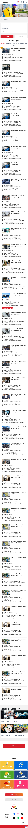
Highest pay (14, 43)
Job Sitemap (24, 822)
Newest (3, 43)
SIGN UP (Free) (14, 794)
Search (7, 37)
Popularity (8, 43)
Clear (21, 37)
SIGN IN (14, 799)
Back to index (14, 746)
